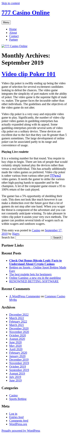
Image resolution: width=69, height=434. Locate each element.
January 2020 (17, 356)
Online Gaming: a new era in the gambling (35, 277)
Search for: (8, 237)
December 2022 (19, 314)
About (13, 32)
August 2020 (17, 338)
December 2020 (19, 328)
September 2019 (19, 370)
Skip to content (11, 3)
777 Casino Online (26, 12)
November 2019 (19, 363)
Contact (14, 36)
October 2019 (17, 366)
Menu (6, 22)
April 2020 (15, 349)
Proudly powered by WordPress (21, 430)
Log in (13, 413)
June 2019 (15, 380)
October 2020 (17, 335)
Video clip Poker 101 (29, 73)
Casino (36, 230)
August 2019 (17, 373)
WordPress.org (18, 424)
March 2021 (16, 325)
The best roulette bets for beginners (30, 274)
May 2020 (15, 345)
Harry (15, 233)
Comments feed (18, 420)
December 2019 (19, 359)
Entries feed (16, 417)
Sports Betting (17, 399)
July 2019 (15, 377)
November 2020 (19, 332)
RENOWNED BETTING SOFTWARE (34, 281)
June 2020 (15, 342)
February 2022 (18, 321)
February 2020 (18, 352)
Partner (13, 39)
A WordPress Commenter (24, 296)
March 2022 (16, 318)
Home (13, 29)
